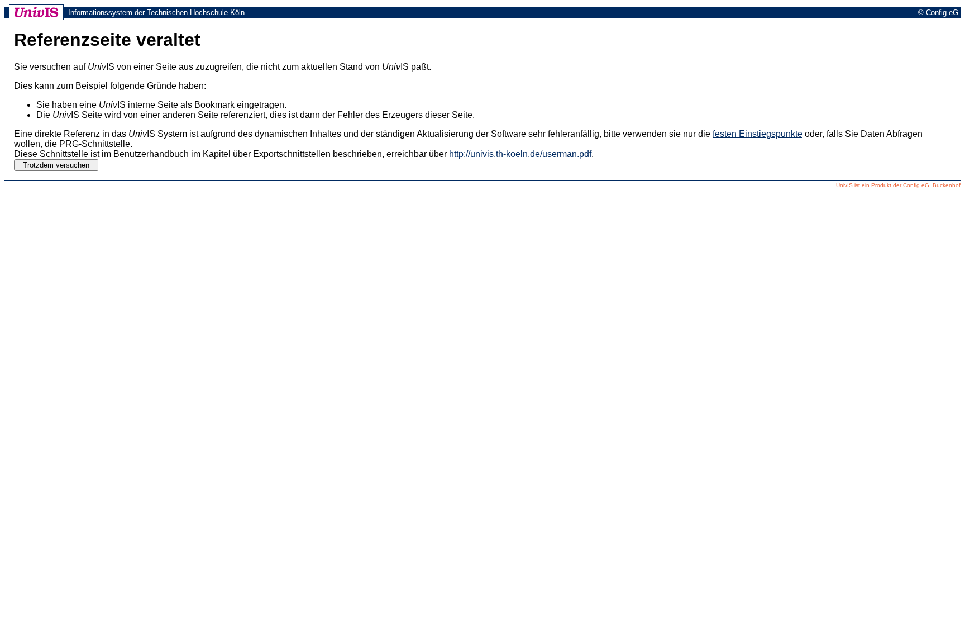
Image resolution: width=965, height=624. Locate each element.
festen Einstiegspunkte (757, 134)
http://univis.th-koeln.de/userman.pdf (520, 154)
